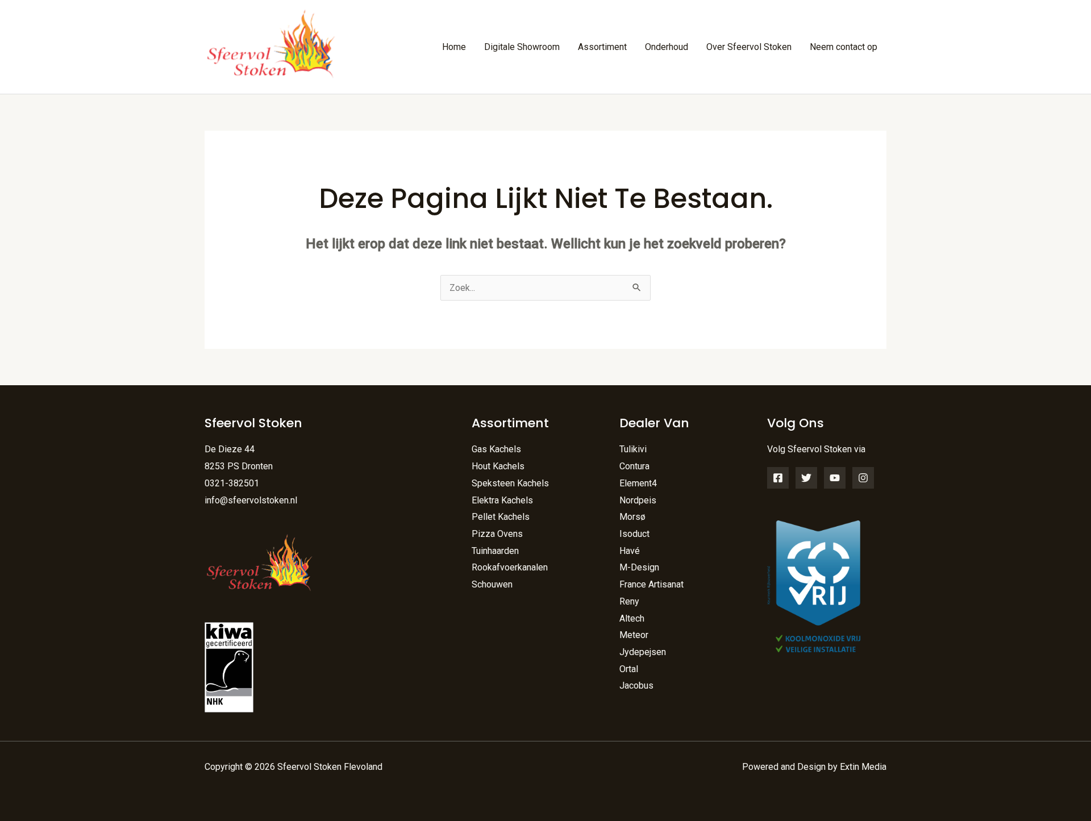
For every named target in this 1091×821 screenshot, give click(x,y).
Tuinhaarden (495, 550)
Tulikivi (633, 449)
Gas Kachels (496, 449)
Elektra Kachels (502, 500)
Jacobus (636, 685)
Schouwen (492, 584)
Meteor (633, 635)
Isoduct (634, 533)
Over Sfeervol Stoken (749, 46)
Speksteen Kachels (510, 483)
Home (454, 46)
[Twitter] (806, 478)
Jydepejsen (642, 652)
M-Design (639, 567)
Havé (629, 550)
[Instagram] (863, 478)
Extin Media (863, 766)
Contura (634, 466)
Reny (629, 601)
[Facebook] (778, 478)
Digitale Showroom (522, 46)
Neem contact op (843, 46)
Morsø (632, 516)
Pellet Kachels (501, 516)
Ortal (628, 669)
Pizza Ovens (497, 533)
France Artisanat (651, 584)
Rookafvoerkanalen (510, 567)
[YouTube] (835, 478)
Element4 (638, 483)
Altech (631, 618)
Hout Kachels (498, 466)
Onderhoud (666, 46)
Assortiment (602, 46)
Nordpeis (637, 500)
